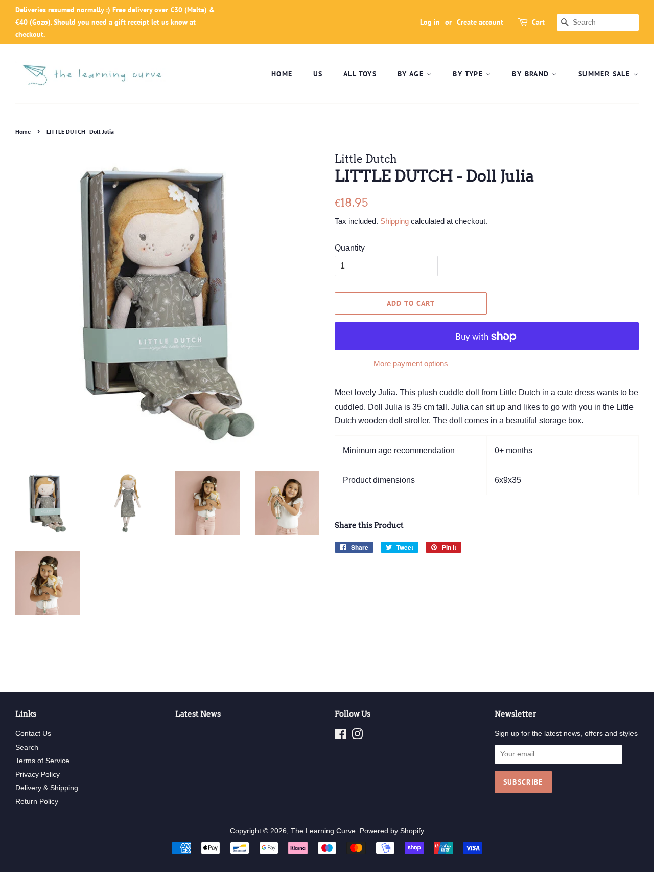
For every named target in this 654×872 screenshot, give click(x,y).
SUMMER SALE (605, 73)
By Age (412, 73)
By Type (469, 73)
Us (318, 73)
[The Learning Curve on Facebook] (340, 736)
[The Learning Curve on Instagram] (357, 736)
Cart (538, 22)
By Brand (532, 73)
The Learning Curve (323, 831)
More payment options (410, 363)
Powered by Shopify (392, 831)
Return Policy (36, 802)
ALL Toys (360, 73)
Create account (480, 22)
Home (282, 73)
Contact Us (33, 733)
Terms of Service (42, 761)
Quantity (350, 247)
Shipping (394, 221)
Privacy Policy (37, 774)
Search (26, 747)
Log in (430, 22)
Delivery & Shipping (46, 788)
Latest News (198, 714)
